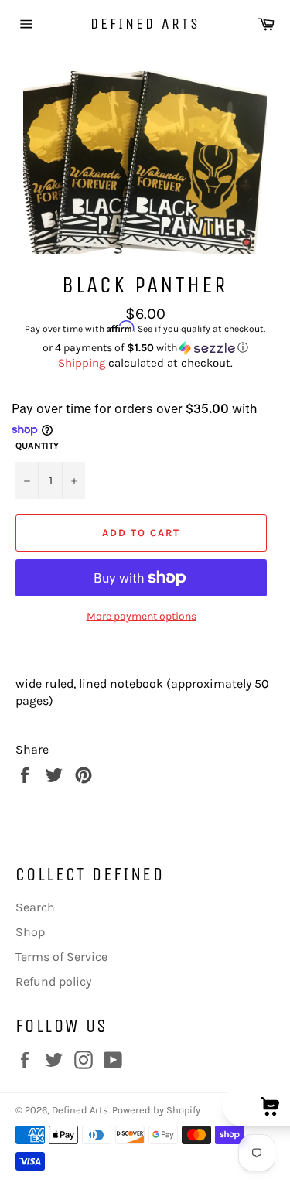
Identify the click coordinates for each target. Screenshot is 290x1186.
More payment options (141, 616)
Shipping (81, 363)
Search (35, 907)
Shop (30, 932)
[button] (145, 348)
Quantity (37, 445)
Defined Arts (145, 23)
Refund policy (53, 981)
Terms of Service (61, 956)
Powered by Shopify (156, 1110)
